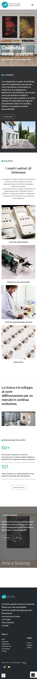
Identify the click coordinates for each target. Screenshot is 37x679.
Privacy (29, 643)
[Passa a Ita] (9, 666)
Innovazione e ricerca (11, 616)
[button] (32, 5)
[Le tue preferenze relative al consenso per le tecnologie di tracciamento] (3, 675)
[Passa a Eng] (5, 666)
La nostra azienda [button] (8, 116)
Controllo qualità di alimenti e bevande (18, 604)
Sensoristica (18, 362)
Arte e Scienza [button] (7, 537)
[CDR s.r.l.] (11, 5)
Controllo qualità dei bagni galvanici (18, 322)
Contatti (5, 625)
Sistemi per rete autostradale (18, 282)
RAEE (3, 639)
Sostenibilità (6, 649)
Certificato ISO (6, 646)
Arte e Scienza (8, 622)
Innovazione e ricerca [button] (18, 487)
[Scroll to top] (33, 675)
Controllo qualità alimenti (18, 242)
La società (6, 619)
